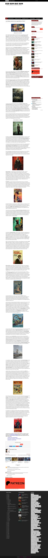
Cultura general (32, 18)
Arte (39, 496)
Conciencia (32, 503)
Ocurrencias (33, 535)
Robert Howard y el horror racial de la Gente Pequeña (14, 462)
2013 (7, 531)
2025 (7, 495)
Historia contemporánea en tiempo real (12, 20)
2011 (7, 533)
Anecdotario (33, 496)
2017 (7, 526)
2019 (7, 524)
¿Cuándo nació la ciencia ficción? (12, 437)
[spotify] (39, 1)
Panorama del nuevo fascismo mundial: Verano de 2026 (25, 495)
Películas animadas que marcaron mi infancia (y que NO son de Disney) (25, 512)
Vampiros (32, 550)
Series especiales (10, 18)
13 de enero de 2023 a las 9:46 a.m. (11, 474)
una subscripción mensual (13, 434)
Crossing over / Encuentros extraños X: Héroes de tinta (20, 462)
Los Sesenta (39, 528)
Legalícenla (32, 526)
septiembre (9, 503)
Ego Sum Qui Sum (14, 3)
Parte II (13, 433)
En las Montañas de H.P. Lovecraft (8, 461)
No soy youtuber (38, 534)
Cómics (10, 22)
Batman (32, 497)
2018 (7, 525)
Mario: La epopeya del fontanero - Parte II (14, 0)
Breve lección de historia (34, 498)
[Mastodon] (40, 1)
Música (32, 533)
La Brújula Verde (34, 103)
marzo (8, 518)
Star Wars (32, 548)
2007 (7, 538)
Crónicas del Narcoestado (35, 504)
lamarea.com (33, 101)
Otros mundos (37, 535)
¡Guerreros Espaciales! (35, 108)
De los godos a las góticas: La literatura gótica (14, 438)
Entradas (33, 33)
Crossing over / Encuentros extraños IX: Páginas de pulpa (27, 462)
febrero (8, 519)
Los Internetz (38, 527)
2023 (7, 497)
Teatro (39, 548)
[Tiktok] (38, 1)
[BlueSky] (42, 1)
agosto (8, 512)
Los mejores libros (33, 528)
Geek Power (16, 22)
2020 (7, 523)
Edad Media (32, 512)
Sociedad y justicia (18, 18)
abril (8, 517)
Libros (18, 22)
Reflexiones (39, 541)
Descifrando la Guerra (34, 99)
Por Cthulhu (33, 541)
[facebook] (35, 1)
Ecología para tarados (37, 511)
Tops (31, 549)
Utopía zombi (36, 56)
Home (6, 18)
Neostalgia (38, 533)
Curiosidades (39, 505)
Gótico (32, 519)
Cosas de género (37, 503)
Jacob (8, 466)
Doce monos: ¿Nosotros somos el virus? (11, 511)
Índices (38, 520)
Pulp (36, 541)
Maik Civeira (8, 471)
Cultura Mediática (13, 22)
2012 (7, 532)
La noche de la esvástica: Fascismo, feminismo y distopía (38, 42)
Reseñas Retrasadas (34, 542)
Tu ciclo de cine (35, 549)
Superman (36, 548)
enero (8, 520)
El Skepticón (33, 513)
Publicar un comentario (9, 475)
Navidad (35, 533)
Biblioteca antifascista (37, 497)
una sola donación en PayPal (14, 435)
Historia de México (33, 520)
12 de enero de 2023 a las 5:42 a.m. (11, 470)
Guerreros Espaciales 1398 (35, 109)
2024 (7, 496)
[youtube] (37, 1)
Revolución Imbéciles (34, 543)
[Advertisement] (24, 12)
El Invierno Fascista (38, 512)
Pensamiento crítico (25, 18)
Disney (32, 511)
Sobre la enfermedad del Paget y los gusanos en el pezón (25, 498)
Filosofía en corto (33, 518)
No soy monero (33, 534)
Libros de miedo (33, 527)
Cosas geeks (38, 18)
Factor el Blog (33, 106)
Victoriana (36, 550)
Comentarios (33, 34)
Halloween (35, 519)
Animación (37, 496)
